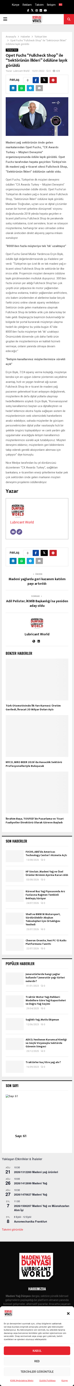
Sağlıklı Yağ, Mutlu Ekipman (42, 1019)
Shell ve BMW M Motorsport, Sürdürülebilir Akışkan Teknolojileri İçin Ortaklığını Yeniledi (43, 919)
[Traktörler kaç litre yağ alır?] (15, 1067)
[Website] (19, 532)
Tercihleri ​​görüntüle (37, 1371)
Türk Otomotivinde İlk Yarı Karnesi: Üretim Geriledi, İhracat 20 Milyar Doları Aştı (33, 707)
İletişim (51, 4)
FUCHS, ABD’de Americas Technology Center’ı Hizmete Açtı (46, 853)
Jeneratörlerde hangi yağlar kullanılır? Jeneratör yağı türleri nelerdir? (45, 977)
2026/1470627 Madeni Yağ (30, 1194)
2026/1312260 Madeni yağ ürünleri (36, 1172)
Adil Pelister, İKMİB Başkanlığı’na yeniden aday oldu (37, 603)
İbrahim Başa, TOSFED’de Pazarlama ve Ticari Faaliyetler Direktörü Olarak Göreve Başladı (35, 820)
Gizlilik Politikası (47, 1380)
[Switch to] (60, 5)
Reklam (27, 4)
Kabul (37, 1351)
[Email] (13, 532)
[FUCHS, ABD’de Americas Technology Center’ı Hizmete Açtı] (15, 856)
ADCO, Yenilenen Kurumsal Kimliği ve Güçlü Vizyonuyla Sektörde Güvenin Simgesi (46, 1043)
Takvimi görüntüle (12, 1229)
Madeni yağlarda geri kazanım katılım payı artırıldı (37, 581)
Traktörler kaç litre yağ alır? (43, 1062)
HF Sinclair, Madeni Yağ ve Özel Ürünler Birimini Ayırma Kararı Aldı (47, 873)
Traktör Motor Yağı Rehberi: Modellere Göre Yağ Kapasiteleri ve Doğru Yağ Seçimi (46, 1000)
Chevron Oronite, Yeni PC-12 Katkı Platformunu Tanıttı (46, 942)
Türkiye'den (12, 50)
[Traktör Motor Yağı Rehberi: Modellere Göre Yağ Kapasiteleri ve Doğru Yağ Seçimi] (15, 1001)
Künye (64, 1380)
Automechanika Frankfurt (30, 1221)
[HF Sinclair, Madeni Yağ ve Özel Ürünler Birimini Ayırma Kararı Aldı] (15, 876)
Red (37, 1361)
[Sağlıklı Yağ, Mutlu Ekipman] (15, 1024)
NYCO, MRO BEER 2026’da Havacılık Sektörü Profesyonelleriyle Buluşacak (34, 764)
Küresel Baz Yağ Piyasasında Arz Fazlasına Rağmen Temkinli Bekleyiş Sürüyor (45, 894)
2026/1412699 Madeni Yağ (30, 1183)
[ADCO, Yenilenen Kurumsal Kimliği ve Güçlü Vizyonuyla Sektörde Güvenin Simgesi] (15, 1044)
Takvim (39, 4)
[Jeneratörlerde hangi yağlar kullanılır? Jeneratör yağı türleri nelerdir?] (15, 979)
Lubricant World (21, 71)
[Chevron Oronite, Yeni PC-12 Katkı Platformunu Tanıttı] (15, 945)
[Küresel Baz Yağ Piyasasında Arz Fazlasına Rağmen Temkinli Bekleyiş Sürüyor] (15, 896)
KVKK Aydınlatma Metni (21, 1380)
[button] (68, 1313)
